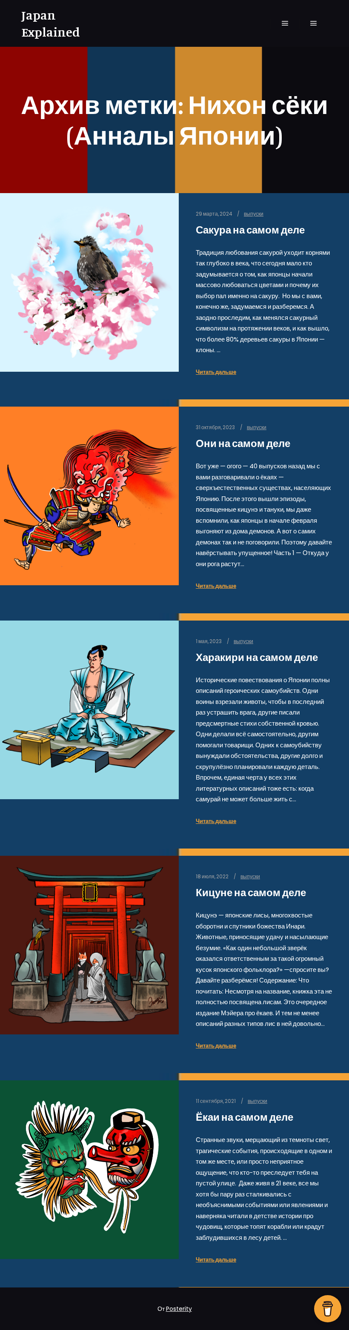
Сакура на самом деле (250, 230)
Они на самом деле (243, 443)
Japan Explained (50, 23)
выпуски (253, 214)
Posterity (179, 1308)
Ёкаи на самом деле (244, 1117)
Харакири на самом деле (257, 657)
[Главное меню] (285, 23)
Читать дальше (216, 372)
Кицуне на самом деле (251, 892)
